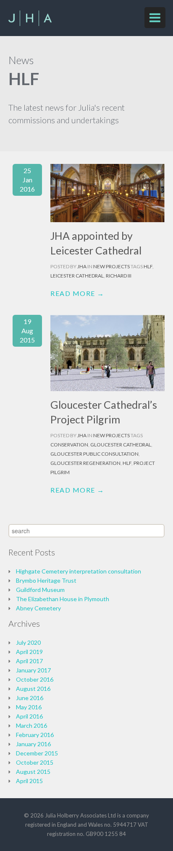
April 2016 (29, 716)
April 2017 (29, 660)
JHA (82, 266)
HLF (148, 266)
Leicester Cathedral (77, 275)
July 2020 (28, 642)
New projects (111, 266)
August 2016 (33, 688)
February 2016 (35, 734)
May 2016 (29, 707)
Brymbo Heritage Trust (46, 580)
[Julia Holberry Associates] (30, 23)
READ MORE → (77, 293)
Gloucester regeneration (85, 463)
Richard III (118, 275)
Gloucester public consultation (94, 454)
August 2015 (33, 771)
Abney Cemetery (38, 608)
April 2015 (29, 780)
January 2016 (33, 743)
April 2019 (29, 651)
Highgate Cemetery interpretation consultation (78, 571)
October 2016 (34, 679)
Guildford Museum (40, 589)
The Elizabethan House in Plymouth (62, 598)
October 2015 (34, 762)
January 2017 (33, 670)
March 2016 (31, 725)
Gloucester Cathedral (120, 444)
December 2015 (37, 753)
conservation (69, 444)
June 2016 (29, 697)
